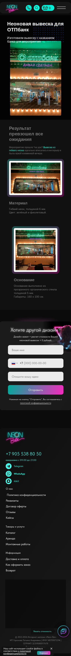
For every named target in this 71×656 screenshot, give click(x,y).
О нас (9, 488)
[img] (37, 8)
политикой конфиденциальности (35, 403)
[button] (29, 8)
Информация (13, 552)
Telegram (18, 466)
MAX (16, 481)
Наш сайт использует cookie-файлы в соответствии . (23, 651)
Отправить (35, 390)
